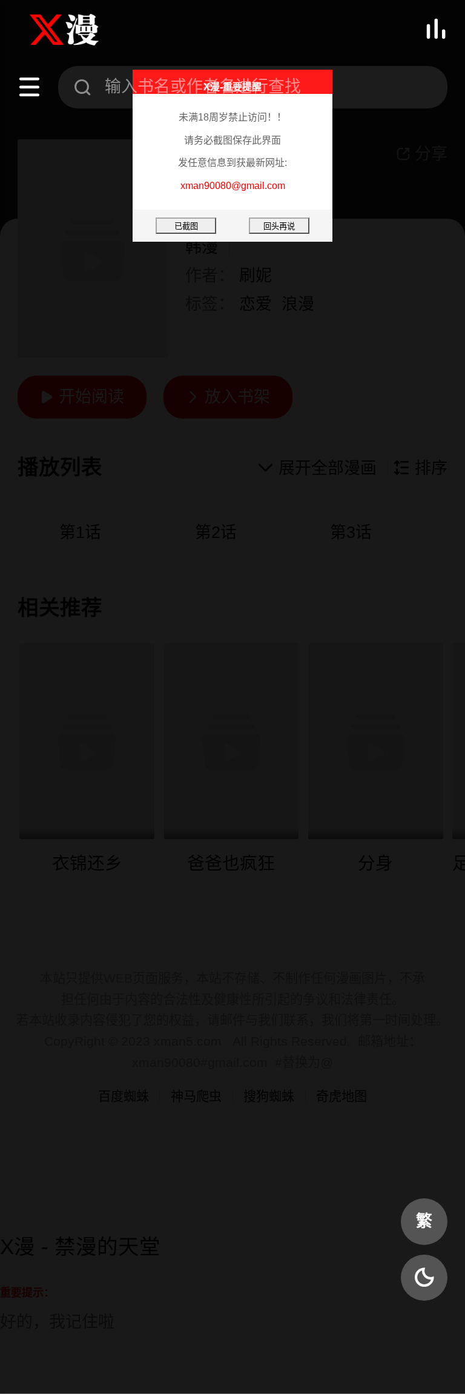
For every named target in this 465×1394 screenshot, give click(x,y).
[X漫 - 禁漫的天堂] (78, 29)
